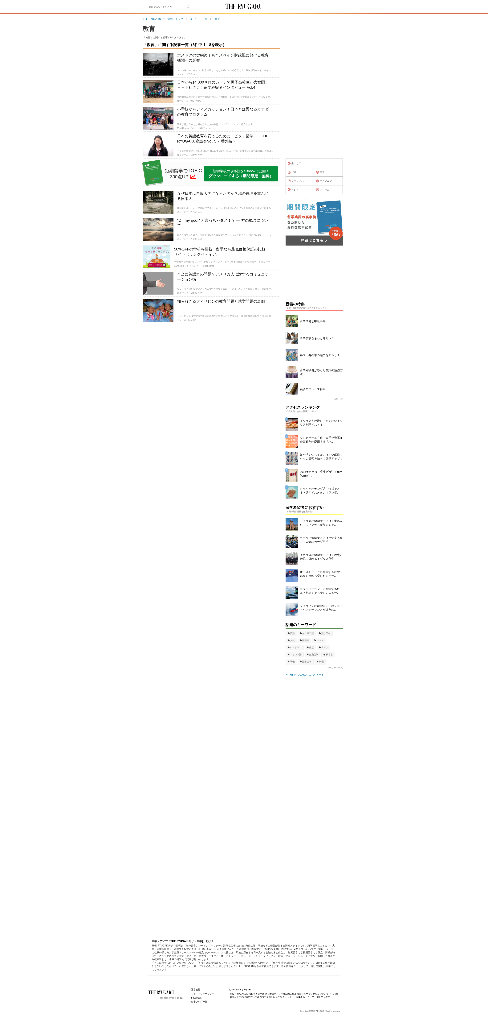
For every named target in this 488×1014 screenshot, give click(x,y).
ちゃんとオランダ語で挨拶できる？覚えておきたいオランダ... (320, 490)
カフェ (320, 640)
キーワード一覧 (335, 667)
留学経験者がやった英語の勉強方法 (321, 372)
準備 (292, 661)
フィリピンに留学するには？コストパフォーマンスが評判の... (321, 607)
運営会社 (195, 989)
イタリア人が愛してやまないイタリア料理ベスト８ (321, 422)
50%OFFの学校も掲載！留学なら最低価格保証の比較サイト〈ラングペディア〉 (220, 251)
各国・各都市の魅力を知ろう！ (320, 355)
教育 (149, 28)
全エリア (296, 163)
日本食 (329, 654)
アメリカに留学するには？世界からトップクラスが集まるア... (321, 522)
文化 (292, 640)
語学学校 (326, 633)
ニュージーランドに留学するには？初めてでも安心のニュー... (320, 590)
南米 (322, 172)
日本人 (324, 647)
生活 (311, 647)
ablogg (175, 998)
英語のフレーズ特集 (313, 389)
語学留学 (306, 661)
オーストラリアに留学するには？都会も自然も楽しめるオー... (321, 573)
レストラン (296, 647)
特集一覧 (338, 399)
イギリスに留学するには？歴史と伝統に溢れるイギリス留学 (321, 556)
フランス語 (296, 654)
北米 (293, 172)
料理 (321, 661)
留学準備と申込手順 (313, 321)
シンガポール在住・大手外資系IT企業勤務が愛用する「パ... (321, 439)
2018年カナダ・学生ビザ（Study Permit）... (321, 473)
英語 (292, 633)
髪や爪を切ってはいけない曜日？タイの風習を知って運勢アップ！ (321, 456)
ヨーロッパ (297, 180)
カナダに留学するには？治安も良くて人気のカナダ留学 (321, 539)
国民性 (305, 640)
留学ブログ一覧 (199, 1001)
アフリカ (325, 189)
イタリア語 (308, 633)
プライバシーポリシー (202, 993)
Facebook (196, 997)
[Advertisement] (211, 368)
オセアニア (326, 180)
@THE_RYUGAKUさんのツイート (305, 674)
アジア (295, 189)
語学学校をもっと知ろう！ (317, 338)
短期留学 (313, 654)
